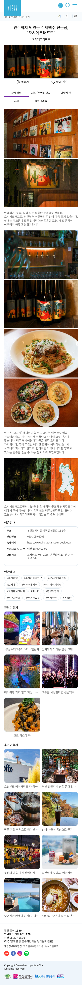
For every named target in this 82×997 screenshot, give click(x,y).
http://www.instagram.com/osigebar (49, 542)
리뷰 (16, 101)
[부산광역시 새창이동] (22, 976)
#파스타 (35, 591)
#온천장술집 (33, 598)
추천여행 (12, 17)
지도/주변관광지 (41, 93)
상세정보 (16, 93)
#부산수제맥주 (29, 584)
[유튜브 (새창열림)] (6, 953)
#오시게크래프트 (57, 578)
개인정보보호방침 (13, 946)
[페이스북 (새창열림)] (13, 953)
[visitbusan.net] (12, 8)
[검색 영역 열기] (68, 7)
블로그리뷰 (40, 101)
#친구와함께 (52, 591)
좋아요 (61, 82)
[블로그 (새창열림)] (26, 953)
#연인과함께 (13, 598)
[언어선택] (60, 5)
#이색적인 (51, 598)
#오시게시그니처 (16, 591)
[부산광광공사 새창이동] (45, 976)
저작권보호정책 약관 (33, 946)
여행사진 (66, 93)
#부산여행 (12, 578)
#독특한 (67, 598)
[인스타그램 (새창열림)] (19, 953)
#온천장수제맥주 (52, 584)
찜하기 (24, 82)
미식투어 (25, 17)
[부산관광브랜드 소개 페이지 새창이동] (60, 976)
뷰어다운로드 (51, 946)
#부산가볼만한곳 (33, 578)
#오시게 (11, 584)
